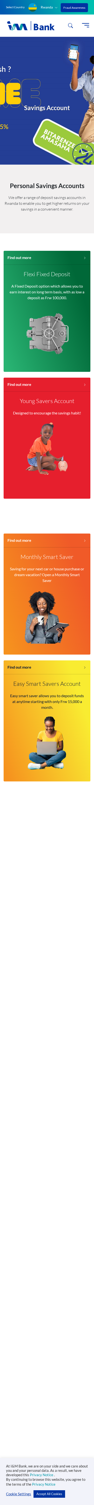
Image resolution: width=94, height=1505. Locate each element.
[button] (43, 7)
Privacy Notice (42, 1475)
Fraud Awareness (74, 7)
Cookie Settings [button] (18, 1494)
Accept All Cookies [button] (49, 1494)
